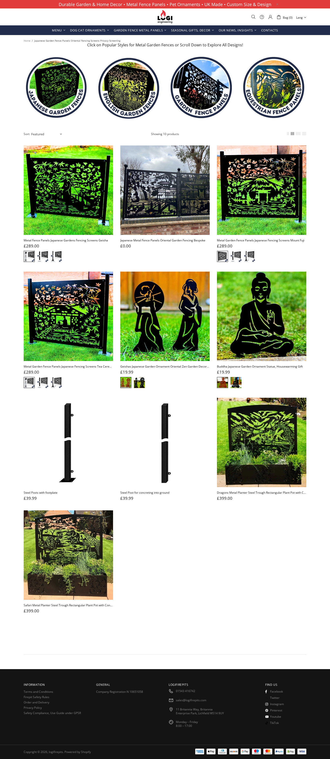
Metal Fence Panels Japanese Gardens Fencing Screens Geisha (66, 240)
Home (27, 40)
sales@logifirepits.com (191, 700)
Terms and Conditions (38, 692)
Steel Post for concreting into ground (144, 493)
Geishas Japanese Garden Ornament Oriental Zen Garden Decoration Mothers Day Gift (165, 367)
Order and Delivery (36, 702)
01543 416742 (185, 691)
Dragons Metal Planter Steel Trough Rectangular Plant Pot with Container (261, 493)
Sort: (27, 134)
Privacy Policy (33, 708)
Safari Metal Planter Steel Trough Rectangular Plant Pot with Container (68, 605)
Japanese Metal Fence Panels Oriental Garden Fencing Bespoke (162, 240)
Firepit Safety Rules (36, 697)
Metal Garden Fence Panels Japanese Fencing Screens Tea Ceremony (68, 367)
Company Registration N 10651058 (119, 692)
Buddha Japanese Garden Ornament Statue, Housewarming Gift (260, 367)
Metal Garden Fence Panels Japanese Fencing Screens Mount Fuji (260, 240)
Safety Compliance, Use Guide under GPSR (52, 713)
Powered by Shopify (78, 752)
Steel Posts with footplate (40, 493)
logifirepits (165, 17)
